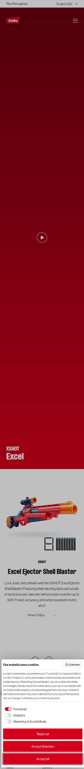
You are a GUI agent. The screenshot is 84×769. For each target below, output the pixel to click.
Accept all (42, 759)
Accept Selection (42, 746)
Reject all (43, 734)
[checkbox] (15, 709)
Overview (74, 664)
